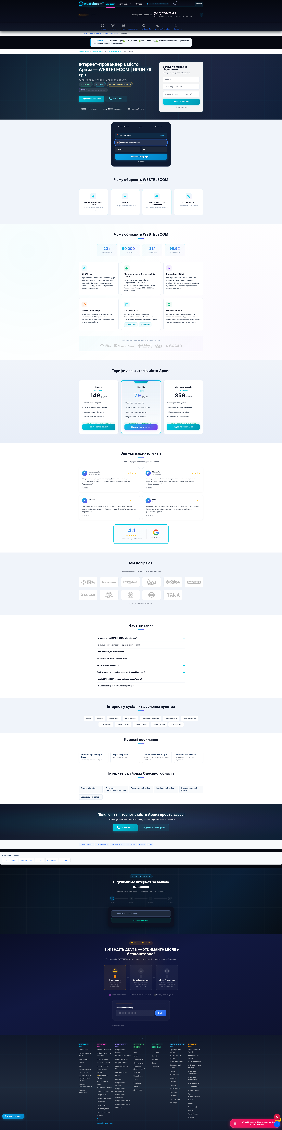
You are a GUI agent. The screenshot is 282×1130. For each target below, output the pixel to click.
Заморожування (103, 1109)
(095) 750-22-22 (173, 16)
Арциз (88, 718)
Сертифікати (83, 1059)
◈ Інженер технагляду (192, 1072)
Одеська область (98, 51)
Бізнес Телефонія (121, 1059)
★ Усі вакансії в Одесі (194, 1051)
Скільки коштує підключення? (141, 652)
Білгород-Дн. (138, 1059)
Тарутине (155, 1052)
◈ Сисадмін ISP (194, 1083)
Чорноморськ (139, 1063)
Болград (100, 718)
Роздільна (137, 1083)
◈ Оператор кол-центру (194, 1066)
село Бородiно (176, 724)
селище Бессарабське (150, 718)
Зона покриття (26, 860)
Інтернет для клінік (122, 1104)
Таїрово (173, 1078)
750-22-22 (132, 324)
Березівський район (90, 797)
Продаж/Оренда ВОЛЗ (121, 1067)
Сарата (154, 1063)
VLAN (117, 1076)
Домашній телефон (104, 1098)
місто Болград (130, 718)
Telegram (146, 324)
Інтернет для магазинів (120, 1096)
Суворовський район (175, 1066)
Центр (172, 1071)
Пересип (173, 1092)
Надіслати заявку (181, 101)
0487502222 (118, 99)
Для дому (110, 4)
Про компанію (84, 1050)
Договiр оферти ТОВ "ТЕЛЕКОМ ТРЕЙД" (85, 1078)
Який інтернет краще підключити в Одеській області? (141, 672)
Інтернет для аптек (122, 1100)
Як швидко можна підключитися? (141, 658)
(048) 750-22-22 (165, 13)
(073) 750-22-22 (186, 16)
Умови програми (118, 1025)
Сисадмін (118, 1108)
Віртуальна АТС (121, 1063)
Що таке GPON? (117, 844)
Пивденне (155, 1066)
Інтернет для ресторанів (120, 1090)
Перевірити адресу (14, 1116)
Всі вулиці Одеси (103, 1063)
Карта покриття (102, 844)
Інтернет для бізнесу (102, 1071)
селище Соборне (189, 718)
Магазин (100, 1116)
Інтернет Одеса (10, 860)
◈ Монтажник (193, 1087)
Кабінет (199, 4)
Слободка (173, 1096)
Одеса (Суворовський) (194, 1095)
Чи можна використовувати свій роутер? (141, 686)
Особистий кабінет (104, 1112)
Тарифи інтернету (86, 844)
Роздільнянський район (189, 789)
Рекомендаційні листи (85, 1054)
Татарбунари (138, 1076)
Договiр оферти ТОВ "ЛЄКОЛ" (85, 1071)
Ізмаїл (136, 1056)
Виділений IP (102, 1105)
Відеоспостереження (105, 1091)
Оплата (138, 4)
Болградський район (114, 51)
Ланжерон (174, 1103)
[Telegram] (201, 15)
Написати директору (83, 1091)
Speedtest (65, 860)
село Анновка (106, 724)
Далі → (161, 1013)
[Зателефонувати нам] (277, 1117)
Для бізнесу (125, 4)
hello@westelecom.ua (142, 15)
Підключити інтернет (91, 99)
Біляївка (155, 1059)
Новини (81, 1063)
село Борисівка (159, 724)
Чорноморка (175, 1099)
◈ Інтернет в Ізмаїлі (104, 1088)
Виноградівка (114, 718)
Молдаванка (175, 1075)
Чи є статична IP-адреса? (141, 665)
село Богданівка (123, 724)
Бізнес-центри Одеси (102, 1083)
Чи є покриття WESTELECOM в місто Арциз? (141, 638)
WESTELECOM (84, 51)
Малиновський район (175, 1057)
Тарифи (39, 860)
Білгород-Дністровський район (116, 789)
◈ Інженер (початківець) (193, 1078)
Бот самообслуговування (105, 1122)
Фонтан (173, 1081)
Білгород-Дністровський (139, 1068)
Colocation (101, 1102)
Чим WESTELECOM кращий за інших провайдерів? (141, 679)
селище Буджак (171, 718)
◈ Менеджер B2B (194, 1062)
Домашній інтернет (104, 1050)
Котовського (175, 1088)
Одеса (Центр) (193, 1090)
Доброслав (138, 1090)
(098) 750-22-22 (159, 16)
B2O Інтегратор (121, 1072)
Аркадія (173, 1085)
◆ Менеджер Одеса (193, 1057)
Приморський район (175, 1051)
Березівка (155, 1056)
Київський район (176, 1062)
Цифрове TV (101, 1095)
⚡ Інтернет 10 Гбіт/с (102, 1077)
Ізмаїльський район (165, 788)
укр (141, 1039)
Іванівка (137, 1086)
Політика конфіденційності (85, 1085)
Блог (150, 844)
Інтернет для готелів (120, 1084)
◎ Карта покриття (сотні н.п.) (104, 1054)
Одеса (136, 1052)
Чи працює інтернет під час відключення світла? (141, 645)
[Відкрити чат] (277, 1124)
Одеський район (88, 788)
